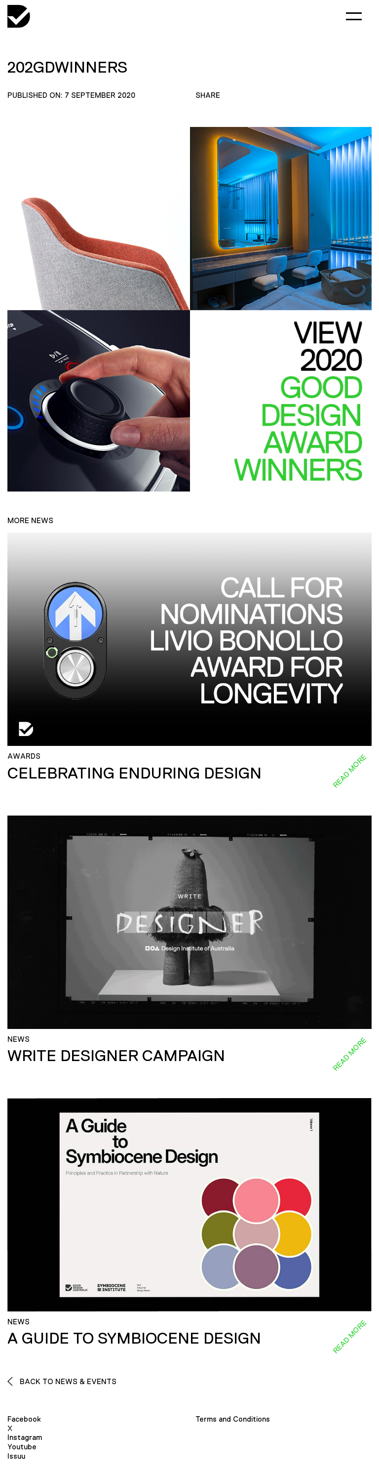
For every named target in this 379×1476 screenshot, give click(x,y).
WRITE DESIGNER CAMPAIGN (116, 1056)
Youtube (22, 1446)
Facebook (24, 1419)
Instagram (24, 1437)
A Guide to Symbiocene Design (134, 1338)
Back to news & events (67, 1381)
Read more (349, 771)
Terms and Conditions (232, 1419)
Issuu (16, 1456)
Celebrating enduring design (134, 773)
